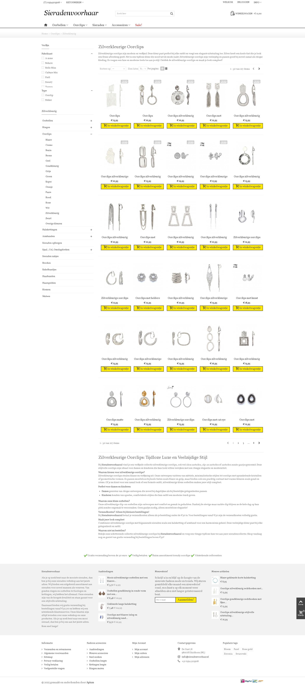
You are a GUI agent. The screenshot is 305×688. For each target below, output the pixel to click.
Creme (49, 145)
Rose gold (247, 649)
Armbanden (48, 236)
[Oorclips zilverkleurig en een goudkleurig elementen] (148, 399)
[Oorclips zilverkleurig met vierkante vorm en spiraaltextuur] (181, 339)
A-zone (49, 58)
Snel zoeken (95, 657)
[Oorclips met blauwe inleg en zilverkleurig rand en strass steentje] (101, 617)
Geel (48, 160)
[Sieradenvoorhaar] (71, 13)
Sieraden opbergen (52, 243)
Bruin (48, 150)
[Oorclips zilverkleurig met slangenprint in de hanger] (247, 156)
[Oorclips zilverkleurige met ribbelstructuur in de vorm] (148, 339)
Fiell (47, 77)
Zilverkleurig (52, 213)
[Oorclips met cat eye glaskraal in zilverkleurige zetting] (214, 399)
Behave (49, 63)
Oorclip (49, 95)
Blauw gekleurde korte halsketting (238, 577)
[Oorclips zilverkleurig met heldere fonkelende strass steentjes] (181, 217)
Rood (48, 197)
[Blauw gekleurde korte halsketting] (215, 580)
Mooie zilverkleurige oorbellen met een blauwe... (127, 579)
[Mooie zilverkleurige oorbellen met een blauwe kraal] (101, 580)
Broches (46, 263)
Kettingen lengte (97, 664)
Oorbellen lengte (98, 660)
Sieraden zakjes (50, 256)
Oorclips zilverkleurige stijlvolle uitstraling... (237, 614)
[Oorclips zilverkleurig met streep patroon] (181, 278)
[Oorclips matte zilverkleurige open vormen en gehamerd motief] (115, 399)
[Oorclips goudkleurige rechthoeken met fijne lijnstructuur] (215, 601)
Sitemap (48, 657)
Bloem (227, 649)
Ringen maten (96, 668)
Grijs (48, 171)
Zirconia (228, 653)
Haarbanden (48, 276)
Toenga (49, 87)
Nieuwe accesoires (98, 653)
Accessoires (120, 25)
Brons (49, 155)
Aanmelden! (186, 600)
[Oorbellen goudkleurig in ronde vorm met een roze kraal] (101, 593)
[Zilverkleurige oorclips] (247, 217)
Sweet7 (48, 82)
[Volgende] (259, 69)
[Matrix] (162, 68)
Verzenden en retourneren (57, 649)
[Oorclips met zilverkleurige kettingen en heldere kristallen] (148, 217)
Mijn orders (140, 653)
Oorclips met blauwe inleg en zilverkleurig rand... (122, 616)
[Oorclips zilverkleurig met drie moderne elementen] (214, 339)
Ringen (46, 127)
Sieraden (98, 25)
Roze (48, 202)
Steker (48, 100)
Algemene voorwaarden (56, 653)
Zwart (48, 218)
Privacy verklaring (53, 660)
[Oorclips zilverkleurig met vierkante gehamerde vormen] (247, 339)
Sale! (138, 25)
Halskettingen (49, 229)
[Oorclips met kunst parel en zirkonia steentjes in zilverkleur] (247, 278)
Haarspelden (49, 283)
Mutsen (46, 296)
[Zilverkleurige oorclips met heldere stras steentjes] (181, 399)
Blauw (49, 140)
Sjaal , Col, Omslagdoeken (55, 249)
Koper (49, 181)
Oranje (49, 187)
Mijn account (141, 649)
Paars (48, 192)
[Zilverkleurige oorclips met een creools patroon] (115, 278)
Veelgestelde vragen (54, 668)
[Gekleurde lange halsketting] (101, 606)
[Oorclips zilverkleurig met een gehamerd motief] (115, 339)
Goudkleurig (52, 166)
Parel (236, 649)
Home (45, 33)
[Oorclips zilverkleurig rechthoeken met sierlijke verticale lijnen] (215, 591)
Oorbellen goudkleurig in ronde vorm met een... (126, 592)
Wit (47, 208)
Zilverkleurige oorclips (246, 237)
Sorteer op (105, 68)
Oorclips (79, 25)
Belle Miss (50, 67)
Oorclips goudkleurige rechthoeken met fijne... (240, 601)
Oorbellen (59, 25)
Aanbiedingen (96, 649)
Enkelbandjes (49, 269)
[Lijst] (166, 68)
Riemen (46, 289)
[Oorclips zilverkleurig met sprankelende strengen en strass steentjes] (115, 217)
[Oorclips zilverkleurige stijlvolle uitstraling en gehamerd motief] (215, 614)
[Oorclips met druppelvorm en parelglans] (247, 399)
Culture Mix (51, 72)
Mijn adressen (141, 657)
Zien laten (133, 68)
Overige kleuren (54, 223)
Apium (90, 682)
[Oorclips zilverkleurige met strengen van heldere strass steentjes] (214, 278)
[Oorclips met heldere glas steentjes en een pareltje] (148, 278)
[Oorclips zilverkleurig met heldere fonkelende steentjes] (214, 217)
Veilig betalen (51, 664)
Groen (49, 176)
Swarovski (241, 653)
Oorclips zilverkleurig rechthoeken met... (241, 588)
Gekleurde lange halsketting (121, 604)
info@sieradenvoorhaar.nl (195, 656)
